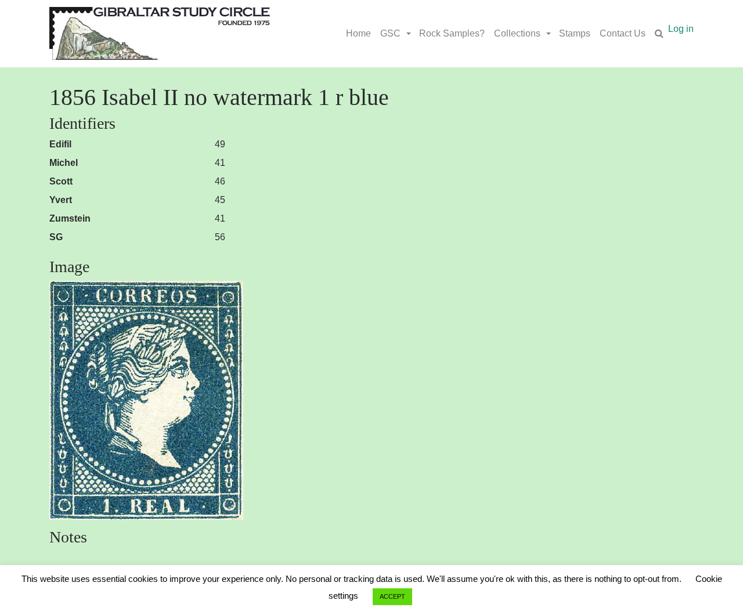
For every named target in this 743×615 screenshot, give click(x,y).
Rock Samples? (452, 33)
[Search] (659, 33)
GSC (390, 33)
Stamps (574, 33)
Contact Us (622, 33)
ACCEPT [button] (392, 596)
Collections (517, 33)
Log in (681, 29)
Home (358, 33)
